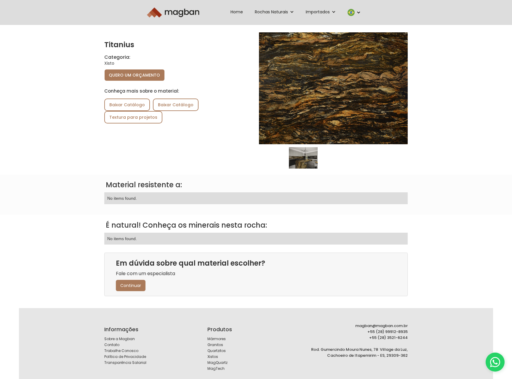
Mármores (216, 338)
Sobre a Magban (119, 338)
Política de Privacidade (125, 356)
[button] (274, 12)
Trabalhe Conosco (121, 350)
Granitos (215, 344)
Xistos (212, 356)
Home (237, 12)
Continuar (130, 285)
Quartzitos (216, 350)
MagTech (216, 368)
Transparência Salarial (125, 362)
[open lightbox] (333, 88)
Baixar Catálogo (127, 105)
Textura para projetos (133, 117)
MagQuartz (217, 362)
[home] (173, 12)
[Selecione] (495, 362)
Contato (111, 344)
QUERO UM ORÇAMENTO (134, 75)
